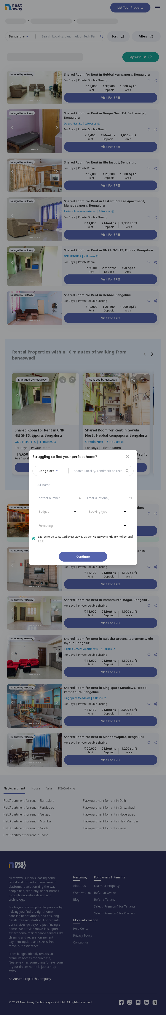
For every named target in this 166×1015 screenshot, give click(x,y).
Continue (83, 556)
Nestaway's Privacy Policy (110, 537)
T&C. (41, 541)
